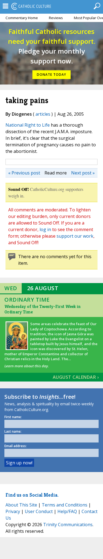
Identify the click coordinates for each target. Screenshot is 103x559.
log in (45, 229)
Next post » (83, 173)
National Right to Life (27, 125)
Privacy (12, 511)
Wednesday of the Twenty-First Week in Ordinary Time (42, 309)
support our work (75, 236)
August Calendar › (76, 377)
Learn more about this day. (26, 365)
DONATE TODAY (51, 74)
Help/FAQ (67, 511)
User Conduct (39, 511)
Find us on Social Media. (32, 495)
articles (42, 114)
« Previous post (24, 173)
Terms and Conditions (64, 505)
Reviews (56, 17)
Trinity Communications (68, 525)
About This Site (21, 505)
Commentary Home (21, 17)
